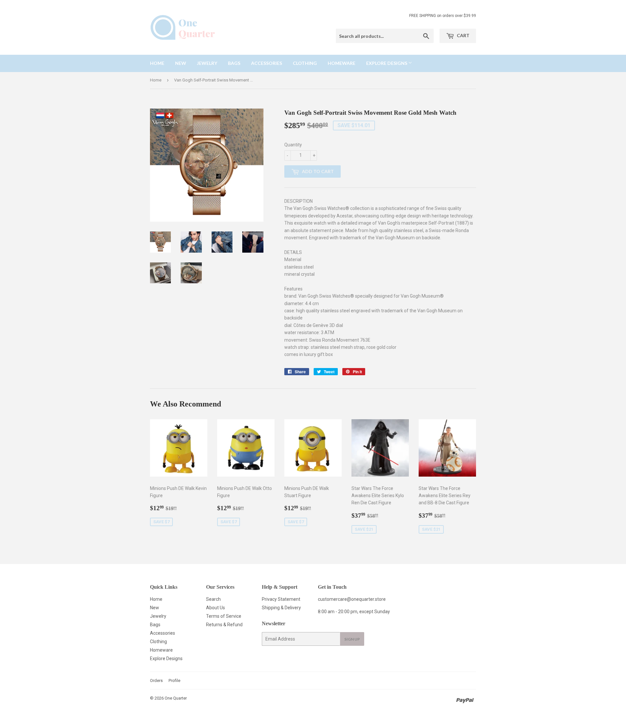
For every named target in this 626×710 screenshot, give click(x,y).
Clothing (305, 63)
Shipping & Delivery (281, 607)
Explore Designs (387, 63)
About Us (215, 607)
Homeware (341, 63)
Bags (234, 63)
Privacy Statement (281, 599)
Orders (156, 680)
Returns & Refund (224, 624)
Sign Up (352, 639)
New (180, 63)
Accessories (266, 63)
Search (213, 599)
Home (157, 63)
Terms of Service (223, 616)
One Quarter (176, 698)
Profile (174, 680)
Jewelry (207, 63)
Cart (463, 35)
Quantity (293, 144)
